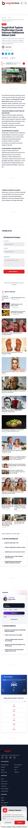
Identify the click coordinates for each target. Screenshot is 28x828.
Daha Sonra (8, 822)
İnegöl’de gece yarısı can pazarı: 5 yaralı (15, 551)
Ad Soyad (6, 241)
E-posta (6, 248)
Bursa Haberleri (18, 764)
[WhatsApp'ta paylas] (9, 54)
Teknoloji (16, 772)
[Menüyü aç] (25, 3)
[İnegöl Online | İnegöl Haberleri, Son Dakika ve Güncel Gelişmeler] (10, 3)
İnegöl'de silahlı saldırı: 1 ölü (11, 542)
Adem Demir (8, 47)
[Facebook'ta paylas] (3, 54)
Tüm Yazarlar (14, 619)
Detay (24, 679)
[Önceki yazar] (21, 592)
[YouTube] (14, 757)
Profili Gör (14, 613)
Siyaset (2, 769)
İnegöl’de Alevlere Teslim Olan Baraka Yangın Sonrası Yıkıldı (14, 650)
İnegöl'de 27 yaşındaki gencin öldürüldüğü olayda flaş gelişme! (15, 630)
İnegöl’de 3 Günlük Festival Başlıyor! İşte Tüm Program (15, 645)
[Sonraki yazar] (24, 592)
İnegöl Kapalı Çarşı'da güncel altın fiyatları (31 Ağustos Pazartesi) (13, 562)
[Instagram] (10, 757)
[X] (6, 757)
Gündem (3, 767)
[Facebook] (2, 757)
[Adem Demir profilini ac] (3, 47)
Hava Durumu (4, 781)
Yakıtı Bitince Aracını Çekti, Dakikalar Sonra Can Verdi (14, 557)
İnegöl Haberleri (4, 764)
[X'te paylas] (6, 54)
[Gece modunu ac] (21, 3)
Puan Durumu (4, 783)
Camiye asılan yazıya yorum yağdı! (13, 635)
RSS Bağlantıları (4, 802)
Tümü (25, 701)
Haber (9, 17)
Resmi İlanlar (4, 805)
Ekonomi (16, 767)
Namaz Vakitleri (4, 788)
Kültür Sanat (4, 772)
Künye (2, 797)
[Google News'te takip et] (12, 54)
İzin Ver (20, 822)
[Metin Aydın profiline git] (5, 599)
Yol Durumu (3, 786)
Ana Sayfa (4, 17)
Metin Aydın (11, 599)
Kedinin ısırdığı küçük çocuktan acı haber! (15, 547)
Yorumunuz (7, 256)
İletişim (2, 800)
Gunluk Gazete (4, 791)
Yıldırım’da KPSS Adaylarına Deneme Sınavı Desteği (14, 640)
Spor (15, 769)
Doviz (2, 778)
